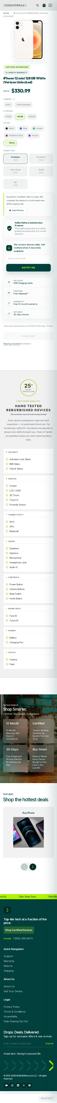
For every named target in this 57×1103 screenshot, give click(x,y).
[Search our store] (37, 5)
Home (6, 13)
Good (41, 171)
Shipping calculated (11, 344)
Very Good (15, 171)
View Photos (18, 210)
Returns (8, 965)
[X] (23, 1085)
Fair (15, 183)
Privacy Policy (12, 1006)
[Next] (32, 867)
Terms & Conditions (14, 1011)
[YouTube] (6, 1085)
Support (8, 956)
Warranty (9, 961)
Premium (15, 158)
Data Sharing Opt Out (16, 1021)
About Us (9, 986)
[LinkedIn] (18, 1085)
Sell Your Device (13, 991)
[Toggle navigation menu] (50, 5)
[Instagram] (12, 1085)
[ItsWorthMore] (15, 5)
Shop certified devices (18, 930)
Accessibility (10, 1016)
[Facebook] (29, 1085)
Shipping (8, 970)
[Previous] (24, 867)
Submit (49, 1043)
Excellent (41, 158)
